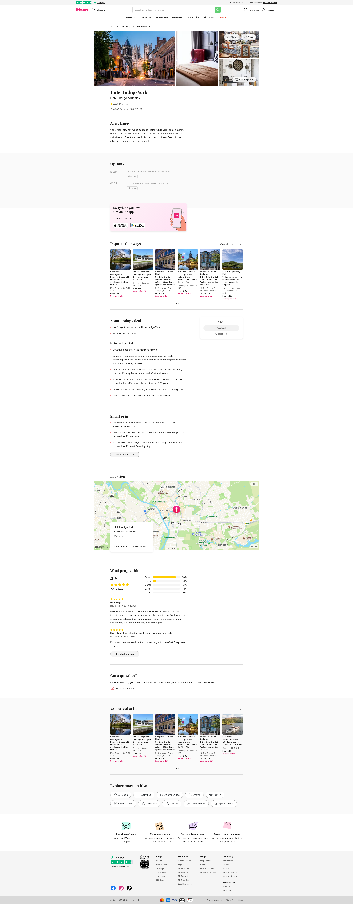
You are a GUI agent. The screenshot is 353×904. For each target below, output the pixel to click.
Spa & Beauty (161, 872)
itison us (226, 868)
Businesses (229, 882)
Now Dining (162, 17)
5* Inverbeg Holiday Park (231, 273)
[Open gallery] (176, 58)
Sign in (181, 864)
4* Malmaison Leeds (187, 271)
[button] (176, 303)
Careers (226, 864)
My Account (183, 872)
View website (121, 546)
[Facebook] (113, 890)
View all (224, 244)
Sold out (221, 102)
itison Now (160, 876)
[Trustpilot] (99, 2)
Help (203, 856)
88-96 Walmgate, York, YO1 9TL (128, 109)
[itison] (82, 9)
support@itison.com (208, 872)
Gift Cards (209, 17)
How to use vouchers (209, 868)
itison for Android (230, 876)
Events (144, 17)
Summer (222, 17)
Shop (159, 856)
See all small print (125, 454)
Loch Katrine (228, 736)
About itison (228, 860)
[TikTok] (129, 890)
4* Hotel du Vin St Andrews (208, 273)
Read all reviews (125, 654)
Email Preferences (186, 883)
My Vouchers (183, 868)
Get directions (138, 546)
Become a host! (270, 2)
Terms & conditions (234, 900)
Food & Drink (192, 17)
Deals (129, 17)
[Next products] (240, 244)
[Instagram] (121, 890)
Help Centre (205, 860)
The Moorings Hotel (141, 271)
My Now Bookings (186, 880)
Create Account (184, 860)
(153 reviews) (123, 104)
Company (228, 856)
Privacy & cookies (214, 900)
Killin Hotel (115, 271)
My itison (183, 856)
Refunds (204, 864)
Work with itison (229, 886)
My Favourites (184, 876)
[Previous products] (233, 244)
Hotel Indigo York (150, 327)
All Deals (114, 26)
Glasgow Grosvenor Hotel (164, 273)
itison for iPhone (230, 872)
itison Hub (227, 890)
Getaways (177, 17)
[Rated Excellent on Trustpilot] (84, 2)
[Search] (218, 10)
